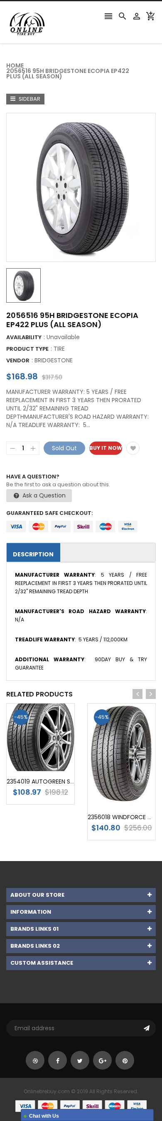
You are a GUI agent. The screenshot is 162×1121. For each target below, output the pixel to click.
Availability (24, 337)
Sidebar (28, 99)
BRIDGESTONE (53, 360)
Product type (27, 349)
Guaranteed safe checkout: (49, 513)
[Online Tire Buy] (81, 1105)
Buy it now (105, 447)
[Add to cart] (53, 763)
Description (33, 554)
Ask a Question (43, 495)
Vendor (17, 360)
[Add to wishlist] (133, 448)
